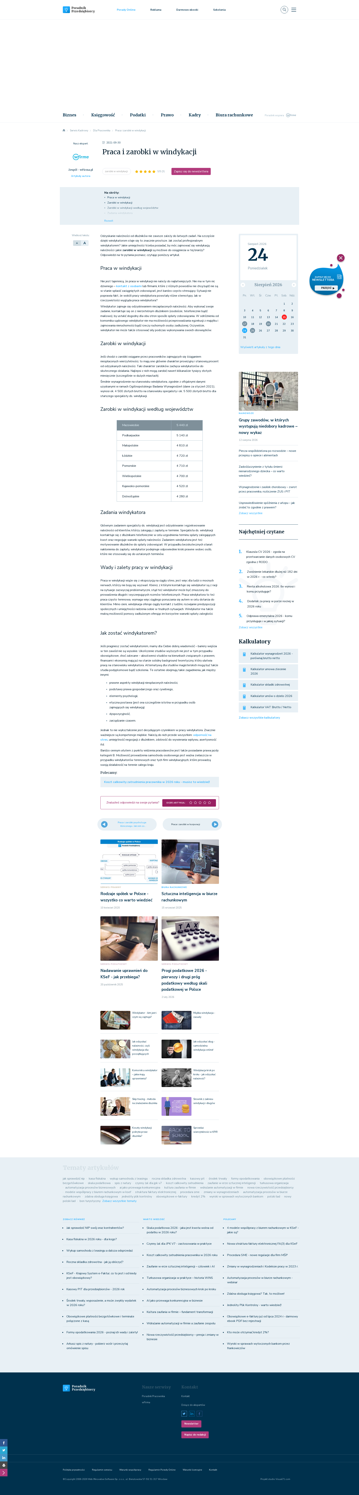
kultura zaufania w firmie (180, 1188)
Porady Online (126, 10)
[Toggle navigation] (293, 10)
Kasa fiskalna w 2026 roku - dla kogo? (91, 1239)
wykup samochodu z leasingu (129, 1179)
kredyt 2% (198, 1196)
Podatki (138, 115)
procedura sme (190, 1192)
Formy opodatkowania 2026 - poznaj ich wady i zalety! (102, 1332)
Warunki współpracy (130, 1469)
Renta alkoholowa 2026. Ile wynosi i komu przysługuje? (271, 589)
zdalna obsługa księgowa (101, 1196)
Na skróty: (111, 193)
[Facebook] (3, 1442)
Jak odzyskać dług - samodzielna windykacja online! (204, 1046)
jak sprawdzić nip (74, 1179)
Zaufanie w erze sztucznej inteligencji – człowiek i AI (181, 1266)
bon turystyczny (90, 1201)
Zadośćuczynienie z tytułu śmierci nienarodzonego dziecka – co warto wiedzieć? (262, 471)
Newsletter (191, 1423)
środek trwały (218, 1179)
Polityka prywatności (74, 1469)
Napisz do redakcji (195, 1434)
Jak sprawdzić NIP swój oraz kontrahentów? (95, 1228)
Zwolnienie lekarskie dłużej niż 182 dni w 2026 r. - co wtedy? (272, 574)
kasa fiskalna (97, 1179)
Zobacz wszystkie (251, 513)
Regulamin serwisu (102, 1469)
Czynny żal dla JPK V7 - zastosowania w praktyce (179, 1244)
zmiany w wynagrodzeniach (221, 1192)
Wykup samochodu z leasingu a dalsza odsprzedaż (99, 1251)
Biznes (69, 115)
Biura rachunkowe (234, 115)
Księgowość (103, 115)
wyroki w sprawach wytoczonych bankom (236, 1196)
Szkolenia (219, 10)
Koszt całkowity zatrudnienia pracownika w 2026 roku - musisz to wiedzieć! (157, 782)
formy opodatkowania (245, 1179)
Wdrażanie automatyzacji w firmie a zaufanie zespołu (181, 1323)
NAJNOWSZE (246, 413)
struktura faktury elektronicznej (155, 1192)
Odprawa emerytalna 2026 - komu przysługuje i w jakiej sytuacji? (269, 618)
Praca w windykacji (118, 197)
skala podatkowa (99, 1183)
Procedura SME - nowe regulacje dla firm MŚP (257, 1255)
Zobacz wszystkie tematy (119, 1201)
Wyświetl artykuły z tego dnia (260, 347)
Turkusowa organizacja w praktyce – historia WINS (180, 1278)
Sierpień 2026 (268, 284)
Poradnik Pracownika (153, 1396)
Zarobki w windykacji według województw (132, 208)
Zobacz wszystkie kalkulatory (259, 718)
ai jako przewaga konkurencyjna (140, 1188)
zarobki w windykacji (116, 171)
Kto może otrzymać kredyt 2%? (248, 1332)
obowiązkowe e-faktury (171, 1196)
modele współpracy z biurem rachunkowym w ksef (98, 1192)
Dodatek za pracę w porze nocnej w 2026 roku (270, 604)
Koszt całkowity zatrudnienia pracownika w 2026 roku (182, 1255)
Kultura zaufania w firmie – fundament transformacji (180, 1312)
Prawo (167, 115)
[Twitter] (3, 1450)
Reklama (155, 10)
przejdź (326, 288)
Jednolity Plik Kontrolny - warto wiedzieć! (254, 1305)
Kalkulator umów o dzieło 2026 (271, 696)
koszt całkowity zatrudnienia (184, 1183)
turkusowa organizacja (274, 1183)
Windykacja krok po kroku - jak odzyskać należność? (204, 1074)
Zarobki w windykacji (119, 202)
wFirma (146, 1402)
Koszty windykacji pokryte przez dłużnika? (142, 1132)
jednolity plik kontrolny (137, 1196)
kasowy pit (197, 1179)
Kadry (195, 115)
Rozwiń (108, 221)
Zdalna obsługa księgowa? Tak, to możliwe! (255, 1294)
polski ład (273, 1196)
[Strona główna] (64, 130)
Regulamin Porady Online (161, 1469)
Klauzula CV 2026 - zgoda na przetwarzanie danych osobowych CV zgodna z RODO (270, 557)
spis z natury (123, 1183)
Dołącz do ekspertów (193, 1405)
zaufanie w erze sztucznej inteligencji (232, 1183)
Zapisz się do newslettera (191, 171)
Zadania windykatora (120, 213)
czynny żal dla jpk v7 (148, 1183)
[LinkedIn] (3, 1457)
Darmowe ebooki (187, 10)
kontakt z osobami (129, 286)
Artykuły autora (80, 176)
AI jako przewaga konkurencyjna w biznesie (175, 1301)
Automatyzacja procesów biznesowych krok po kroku (181, 1289)
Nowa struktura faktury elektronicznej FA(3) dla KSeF (262, 1244)
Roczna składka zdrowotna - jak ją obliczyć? (94, 1262)
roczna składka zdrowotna (169, 1179)
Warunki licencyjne (192, 1469)
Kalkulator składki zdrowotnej (270, 685)
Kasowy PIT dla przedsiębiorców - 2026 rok (95, 1289)
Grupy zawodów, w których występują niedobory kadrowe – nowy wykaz (268, 426)
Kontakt (185, 1396)
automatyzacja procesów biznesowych (90, 1188)
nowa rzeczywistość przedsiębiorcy (270, 1188)
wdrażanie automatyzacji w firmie (221, 1188)
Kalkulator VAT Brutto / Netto (271, 707)
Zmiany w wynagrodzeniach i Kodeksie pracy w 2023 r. (262, 1266)
